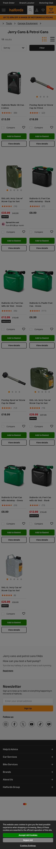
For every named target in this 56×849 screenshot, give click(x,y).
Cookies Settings (28, 845)
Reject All (28, 840)
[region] (28, 834)
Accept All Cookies (28, 835)
